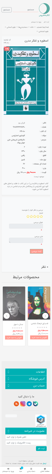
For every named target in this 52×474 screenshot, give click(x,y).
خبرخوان (16, 403)
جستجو (6, 9)
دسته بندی (31, 471)
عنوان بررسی (38, 222)
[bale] (35, 403)
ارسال (44, 463)
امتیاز (41, 213)
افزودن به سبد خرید (14, 337)
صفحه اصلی (44, 471)
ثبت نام (46, 22)
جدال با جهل (18, 324)
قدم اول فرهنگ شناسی (39, 323)
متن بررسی (39, 236)
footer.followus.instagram (22, 403)
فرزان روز (21, 122)
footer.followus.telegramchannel (29, 403)
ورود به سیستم (8, 471)
